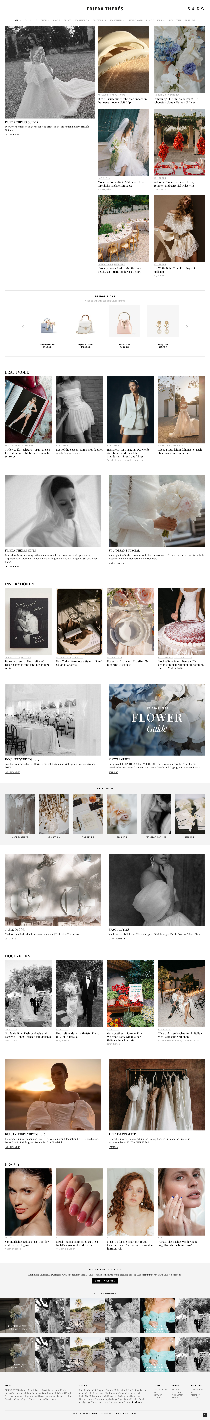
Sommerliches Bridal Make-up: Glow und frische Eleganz (27, 1243)
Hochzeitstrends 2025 (22, 759)
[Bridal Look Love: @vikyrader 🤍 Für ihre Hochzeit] (122, 1315)
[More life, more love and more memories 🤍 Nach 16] (192, 1315)
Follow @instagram (105, 1293)
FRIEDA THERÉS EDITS (20, 550)
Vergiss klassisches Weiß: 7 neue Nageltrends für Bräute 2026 (177, 1243)
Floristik (88, 837)
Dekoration (20, 837)
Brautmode (11, 445)
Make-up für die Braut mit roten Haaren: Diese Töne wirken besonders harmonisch (130, 1245)
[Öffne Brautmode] (88, 20)
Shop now (113, 772)
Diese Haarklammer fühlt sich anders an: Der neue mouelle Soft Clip (122, 100)
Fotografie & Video (122, 837)
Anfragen (113, 1146)
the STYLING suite (122, 1134)
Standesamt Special (124, 550)
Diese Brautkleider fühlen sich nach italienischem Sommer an (180, 451)
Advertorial (118, 95)
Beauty (8, 1237)
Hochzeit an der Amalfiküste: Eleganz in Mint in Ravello (78, 1035)
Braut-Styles (119, 929)
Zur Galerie (10, 938)
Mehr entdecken (117, 938)
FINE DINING (54, 837)
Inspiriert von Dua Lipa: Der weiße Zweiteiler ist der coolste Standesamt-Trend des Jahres (128, 453)
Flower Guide (119, 759)
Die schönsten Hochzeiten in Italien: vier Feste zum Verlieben (180, 1035)
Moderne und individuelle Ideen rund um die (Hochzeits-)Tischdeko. (42, 934)
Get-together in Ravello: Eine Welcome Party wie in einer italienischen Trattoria (125, 1036)
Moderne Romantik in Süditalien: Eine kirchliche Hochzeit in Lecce (121, 183)
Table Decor (14, 929)
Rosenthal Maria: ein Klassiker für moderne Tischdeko (127, 662)
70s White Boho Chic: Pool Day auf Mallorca (174, 269)
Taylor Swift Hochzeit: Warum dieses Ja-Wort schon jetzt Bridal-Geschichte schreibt (28, 453)
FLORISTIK (158, 95)
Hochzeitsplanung (190, 837)
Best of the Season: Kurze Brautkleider (79, 449)
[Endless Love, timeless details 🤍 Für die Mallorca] (87, 1315)
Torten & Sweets (183, 657)
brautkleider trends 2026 (25, 1134)
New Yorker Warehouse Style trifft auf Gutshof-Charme (79, 662)
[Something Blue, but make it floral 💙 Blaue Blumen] (17, 1315)
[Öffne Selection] (48, 20)
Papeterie (26, 657)
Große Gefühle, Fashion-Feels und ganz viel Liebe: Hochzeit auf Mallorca (28, 1035)
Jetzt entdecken (12, 134)
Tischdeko (119, 264)
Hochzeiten (104, 178)
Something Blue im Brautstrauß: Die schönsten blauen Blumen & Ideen (176, 100)
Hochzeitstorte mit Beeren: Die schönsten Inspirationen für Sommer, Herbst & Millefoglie (181, 664)
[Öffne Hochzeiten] (123, 20)
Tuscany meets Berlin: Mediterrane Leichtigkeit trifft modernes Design (119, 269)
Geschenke (156, 837)
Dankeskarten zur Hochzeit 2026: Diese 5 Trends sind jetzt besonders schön (27, 664)
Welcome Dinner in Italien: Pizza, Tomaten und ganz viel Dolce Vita (174, 183)
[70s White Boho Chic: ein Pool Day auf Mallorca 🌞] (52, 1315)
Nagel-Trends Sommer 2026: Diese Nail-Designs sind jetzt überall (77, 1243)
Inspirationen (171, 95)
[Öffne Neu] (20, 20)
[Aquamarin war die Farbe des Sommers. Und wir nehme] (157, 1315)
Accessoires (104, 95)
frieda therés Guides (21, 122)
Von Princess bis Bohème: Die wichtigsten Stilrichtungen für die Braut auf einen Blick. (155, 934)
